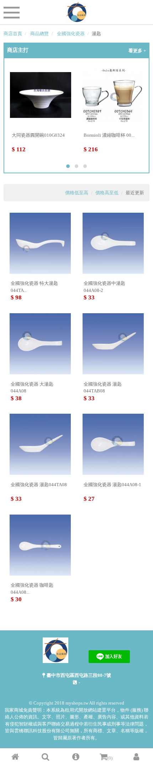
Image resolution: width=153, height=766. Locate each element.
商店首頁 (13, 33)
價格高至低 (106, 192)
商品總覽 (39, 33)
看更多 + (137, 50)
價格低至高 (76, 192)
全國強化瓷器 (71, 33)
